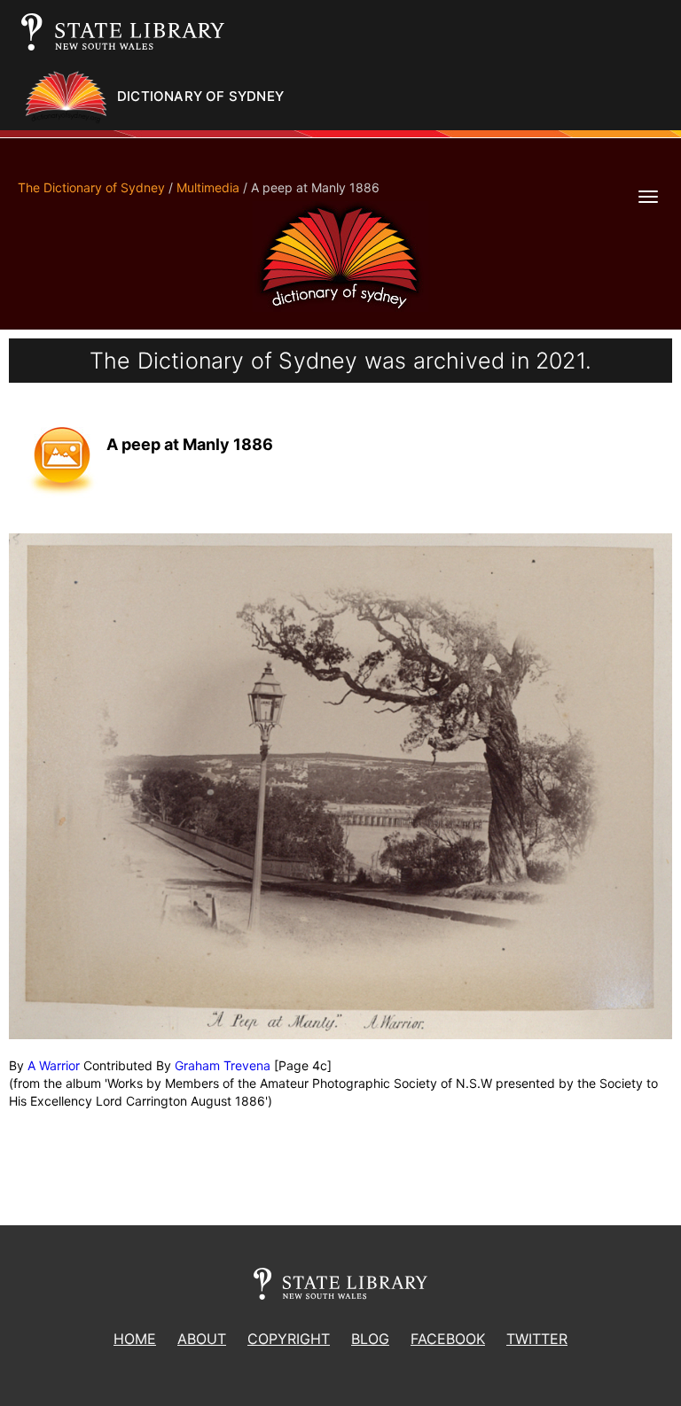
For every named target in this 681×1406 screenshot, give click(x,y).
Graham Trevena (222, 1065)
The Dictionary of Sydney (91, 187)
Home (135, 1339)
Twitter (537, 1339)
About (201, 1339)
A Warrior (53, 1065)
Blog (370, 1339)
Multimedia (207, 187)
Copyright (288, 1339)
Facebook (448, 1339)
